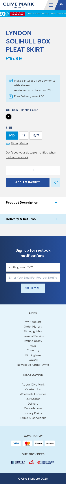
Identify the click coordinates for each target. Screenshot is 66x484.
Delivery (33, 404)
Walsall (33, 360)
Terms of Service (33, 336)
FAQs (33, 346)
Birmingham (33, 355)
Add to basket (27, 182)
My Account (33, 322)
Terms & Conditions (33, 418)
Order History (33, 326)
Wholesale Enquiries (33, 394)
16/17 (36, 135)
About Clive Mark (33, 384)
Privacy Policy (33, 413)
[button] (51, 5)
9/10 (12, 135)
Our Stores (33, 399)
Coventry (33, 350)
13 (23, 135)
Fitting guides (33, 331)
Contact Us (33, 389)
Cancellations (33, 408)
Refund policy (33, 341)
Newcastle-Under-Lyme (33, 365)
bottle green (8, 116)
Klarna (25, 85)
